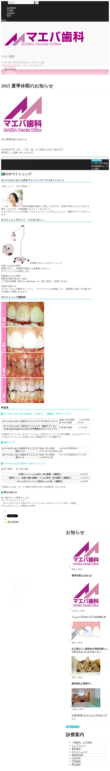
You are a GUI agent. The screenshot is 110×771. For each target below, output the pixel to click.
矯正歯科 (76, 764)
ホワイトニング (80, 752)
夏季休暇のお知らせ (82, 575)
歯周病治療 (77, 755)
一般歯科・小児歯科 (82, 742)
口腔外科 (76, 758)
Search (4, 2)
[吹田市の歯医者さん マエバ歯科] (44, 48)
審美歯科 (76, 748)
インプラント (78, 745)
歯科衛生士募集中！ (82, 683)
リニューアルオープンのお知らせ (89, 617)
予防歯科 (76, 761)
